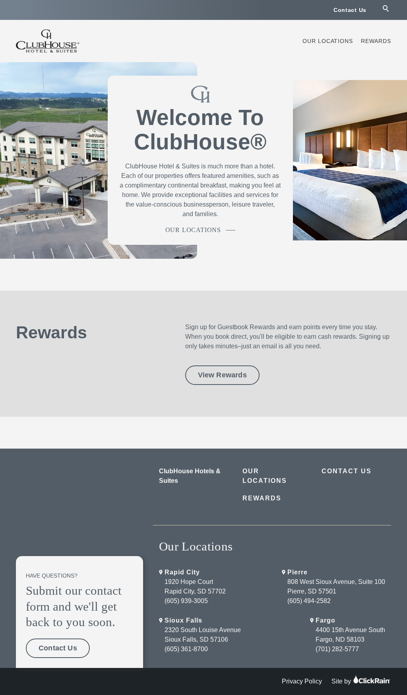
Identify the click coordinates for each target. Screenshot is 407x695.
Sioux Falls (183, 620)
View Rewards (222, 375)
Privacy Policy (302, 681)
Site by (342, 681)
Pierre (297, 572)
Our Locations (327, 41)
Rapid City (182, 572)
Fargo (325, 620)
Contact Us (349, 10)
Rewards (376, 41)
